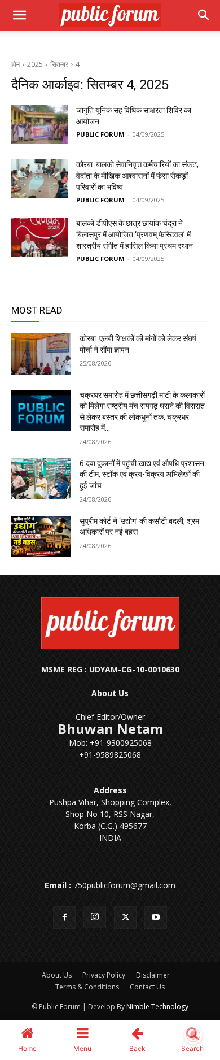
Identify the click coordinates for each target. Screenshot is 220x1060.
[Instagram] (94, 917)
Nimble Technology (157, 1006)
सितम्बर (59, 64)
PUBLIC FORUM (100, 134)
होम (15, 64)
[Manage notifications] (193, 1035)
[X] (125, 917)
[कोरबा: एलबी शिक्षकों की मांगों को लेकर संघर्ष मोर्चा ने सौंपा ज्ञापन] (41, 354)
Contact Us (147, 987)
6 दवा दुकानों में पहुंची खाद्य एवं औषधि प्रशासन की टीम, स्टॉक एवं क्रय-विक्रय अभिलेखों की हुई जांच (142, 474)
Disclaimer (153, 975)
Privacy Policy (103, 975)
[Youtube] (155, 917)
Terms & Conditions (87, 987)
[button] (19, 15)
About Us (57, 975)
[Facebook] (64, 917)
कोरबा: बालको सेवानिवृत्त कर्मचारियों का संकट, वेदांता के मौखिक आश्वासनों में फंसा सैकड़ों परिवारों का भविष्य (137, 176)
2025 (35, 64)
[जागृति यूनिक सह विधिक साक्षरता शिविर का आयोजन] (39, 124)
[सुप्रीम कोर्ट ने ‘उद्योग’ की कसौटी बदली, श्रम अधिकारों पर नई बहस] (41, 537)
